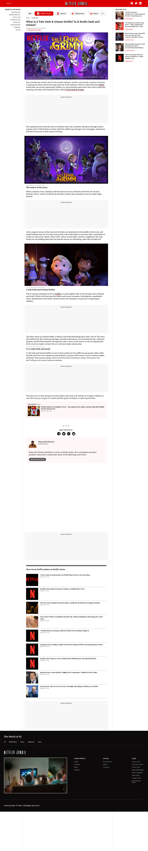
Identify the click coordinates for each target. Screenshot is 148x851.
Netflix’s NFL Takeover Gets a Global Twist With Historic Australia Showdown (68, 698)
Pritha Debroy (129, 18)
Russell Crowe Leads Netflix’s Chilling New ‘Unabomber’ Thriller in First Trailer (68, 712)
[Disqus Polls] (66, 490)
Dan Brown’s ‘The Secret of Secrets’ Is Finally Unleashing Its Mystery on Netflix (69, 726)
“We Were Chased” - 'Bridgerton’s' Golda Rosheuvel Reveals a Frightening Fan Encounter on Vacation (135, 14)
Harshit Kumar (129, 40)
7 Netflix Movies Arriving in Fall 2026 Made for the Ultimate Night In (64, 670)
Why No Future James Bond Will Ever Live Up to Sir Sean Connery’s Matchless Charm (135, 35)
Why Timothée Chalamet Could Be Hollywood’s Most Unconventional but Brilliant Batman (135, 46)
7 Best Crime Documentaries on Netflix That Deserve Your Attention (65, 614)
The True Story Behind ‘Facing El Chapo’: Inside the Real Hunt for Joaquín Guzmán (70, 642)
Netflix (101, 85)
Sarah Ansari (129, 29)
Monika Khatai (129, 61)
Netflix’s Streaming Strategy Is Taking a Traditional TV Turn (62, 628)
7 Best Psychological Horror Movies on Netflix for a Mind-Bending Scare (134, 56)
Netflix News (35, 18)
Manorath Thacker (34, 30)
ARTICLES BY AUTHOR (37, 459)
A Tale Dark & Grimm (74, 90)
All (30, 14)
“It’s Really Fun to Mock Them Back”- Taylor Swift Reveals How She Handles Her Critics (134, 24)
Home (8, 3)
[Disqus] (66, 544)
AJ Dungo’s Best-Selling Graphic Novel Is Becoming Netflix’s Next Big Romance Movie (71, 684)
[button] (107, 78)
